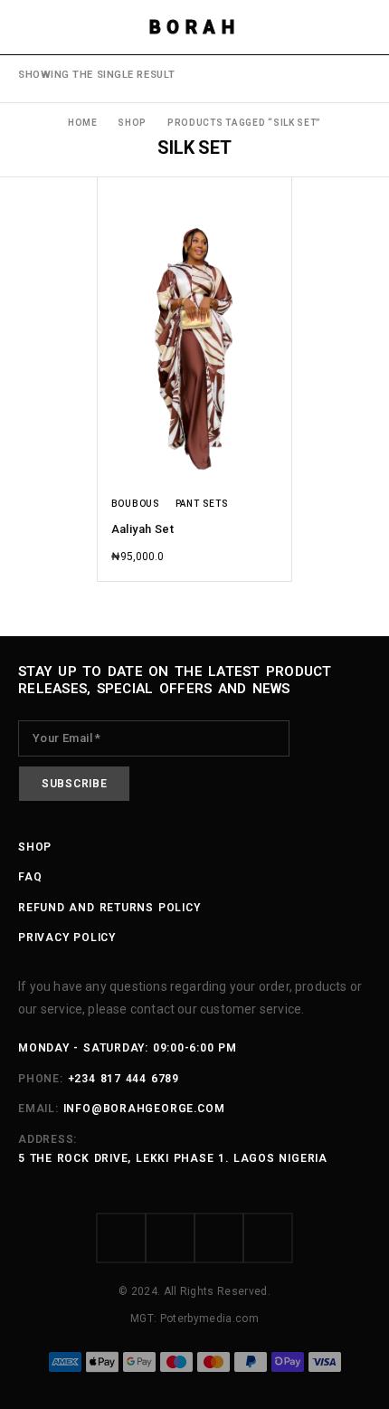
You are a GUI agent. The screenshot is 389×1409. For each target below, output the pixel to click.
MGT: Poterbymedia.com (194, 1318)
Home (83, 123)
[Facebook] (121, 1238)
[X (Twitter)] (218, 1238)
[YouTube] (267, 1238)
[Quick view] (113, 220)
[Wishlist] (113, 194)
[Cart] (363, 27)
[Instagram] (170, 1238)
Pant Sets (202, 504)
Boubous (135, 504)
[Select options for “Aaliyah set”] (276, 462)
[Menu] (29, 27)
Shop (132, 123)
